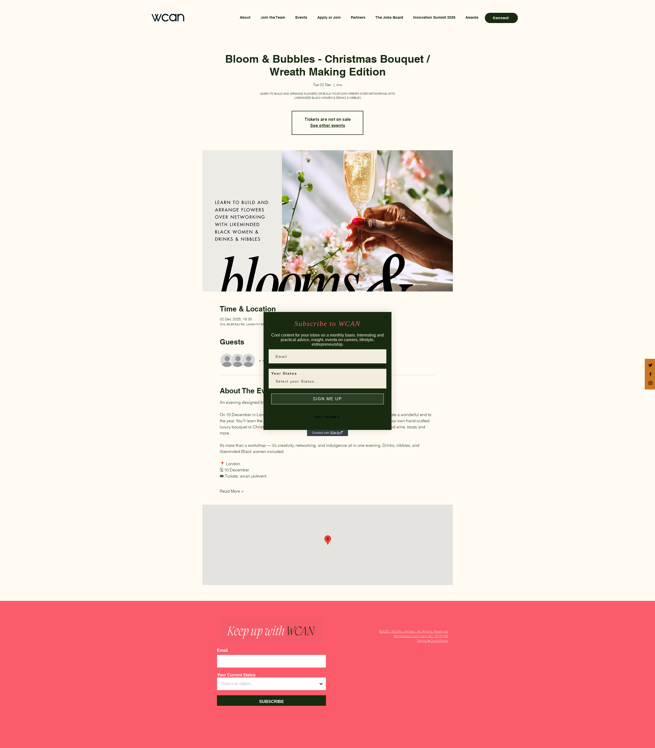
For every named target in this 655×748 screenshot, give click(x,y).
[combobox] (326, 381)
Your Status (284, 373)
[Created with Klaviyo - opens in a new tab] (327, 433)
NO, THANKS (327, 417)
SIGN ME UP (327, 399)
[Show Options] (378, 381)
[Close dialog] (386, 318)
